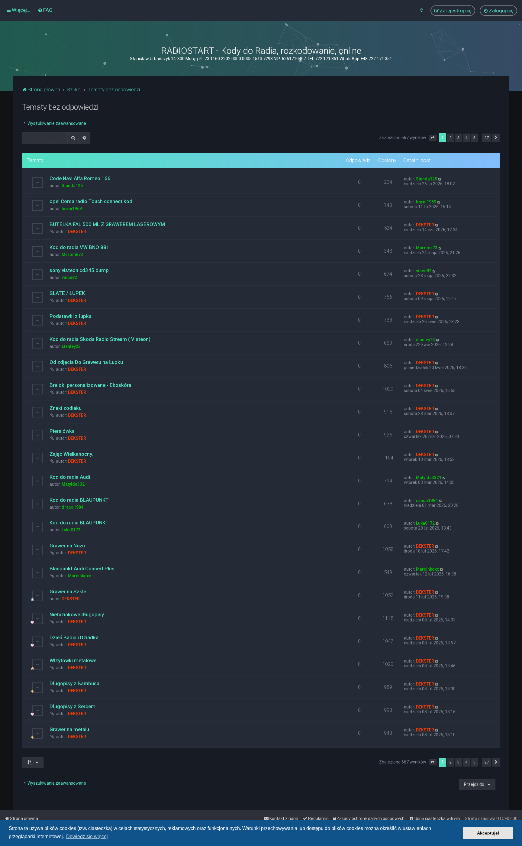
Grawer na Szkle (68, 591)
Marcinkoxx (79, 575)
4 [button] (466, 137)
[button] (433, 138)
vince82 (69, 277)
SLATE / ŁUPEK (67, 293)
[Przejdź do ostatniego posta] (440, 179)
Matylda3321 (74, 484)
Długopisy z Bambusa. (75, 683)
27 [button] (487, 137)
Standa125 (72, 185)
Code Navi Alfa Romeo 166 (80, 178)
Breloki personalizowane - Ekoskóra (90, 385)
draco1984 (72, 507)
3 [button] (458, 137)
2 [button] (451, 137)
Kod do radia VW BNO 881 (79, 247)
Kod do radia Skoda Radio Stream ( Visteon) (100, 339)
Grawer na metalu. (70, 729)
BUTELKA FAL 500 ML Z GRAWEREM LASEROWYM (107, 224)
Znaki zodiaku (66, 408)
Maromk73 (72, 254)
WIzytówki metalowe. (74, 660)
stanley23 (71, 346)
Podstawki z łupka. (71, 316)
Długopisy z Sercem (72, 706)
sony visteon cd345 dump (79, 270)
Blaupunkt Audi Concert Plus (82, 569)
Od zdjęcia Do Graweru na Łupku (86, 362)
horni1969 (72, 208)
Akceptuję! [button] (488, 833)
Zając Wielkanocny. (71, 454)
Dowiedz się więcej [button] (87, 836)
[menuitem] (45, 10)
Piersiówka (62, 431)
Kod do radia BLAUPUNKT (79, 500)
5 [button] (474, 137)
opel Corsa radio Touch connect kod (91, 201)
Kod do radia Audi (70, 477)
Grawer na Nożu (67, 546)
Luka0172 (71, 529)
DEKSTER (77, 231)
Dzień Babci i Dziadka (74, 637)
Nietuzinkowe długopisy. (77, 614)
